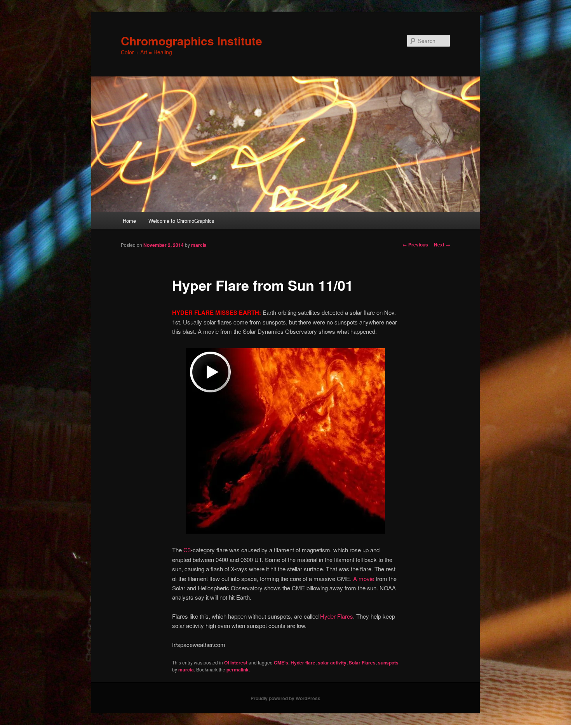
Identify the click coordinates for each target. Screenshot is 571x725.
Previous (415, 244)
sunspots (388, 662)
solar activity (332, 662)
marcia (199, 244)
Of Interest (235, 662)
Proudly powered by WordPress (285, 698)
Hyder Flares (336, 616)
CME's (281, 662)
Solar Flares (362, 662)
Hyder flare (303, 662)
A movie (363, 578)
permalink (237, 669)
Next (442, 244)
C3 (187, 550)
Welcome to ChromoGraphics (181, 220)
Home (129, 220)
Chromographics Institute (191, 40)
